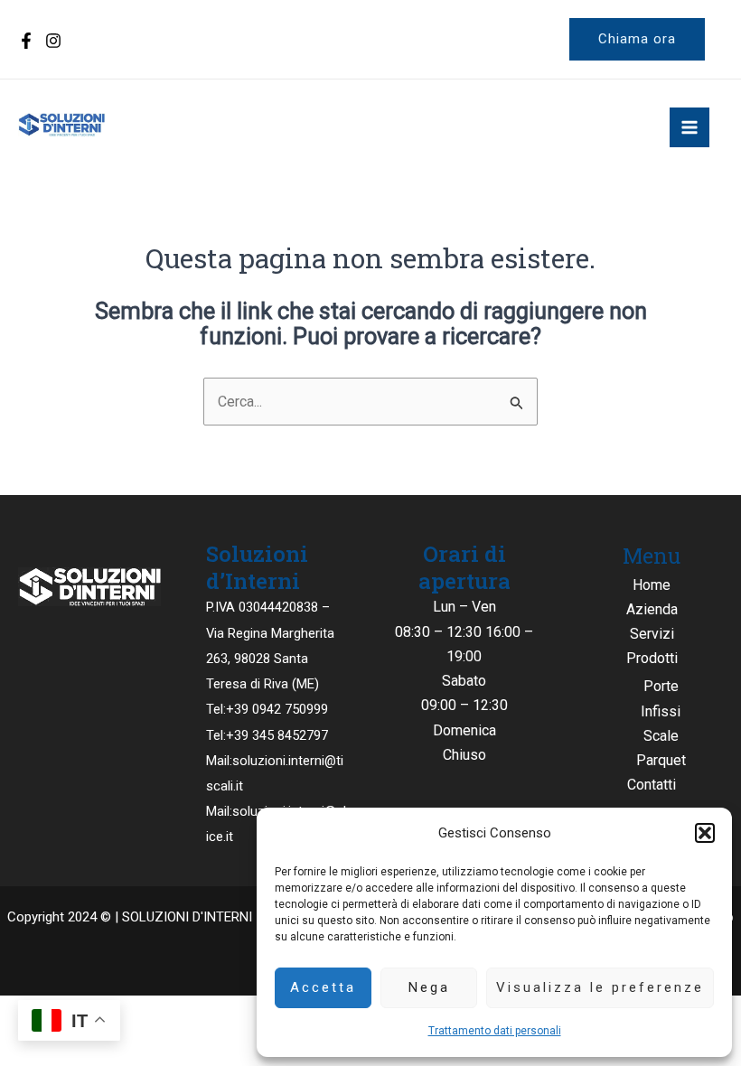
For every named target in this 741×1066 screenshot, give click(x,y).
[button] (705, 833)
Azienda (652, 609)
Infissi (660, 711)
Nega (429, 987)
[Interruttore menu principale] (689, 127)
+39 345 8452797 (277, 735)
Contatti (651, 784)
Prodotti (652, 658)
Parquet (661, 760)
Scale (661, 735)
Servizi (652, 633)
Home (652, 585)
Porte (661, 686)
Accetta (323, 987)
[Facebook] (26, 41)
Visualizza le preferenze (600, 987)
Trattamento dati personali (494, 1030)
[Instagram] (53, 41)
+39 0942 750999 (277, 709)
